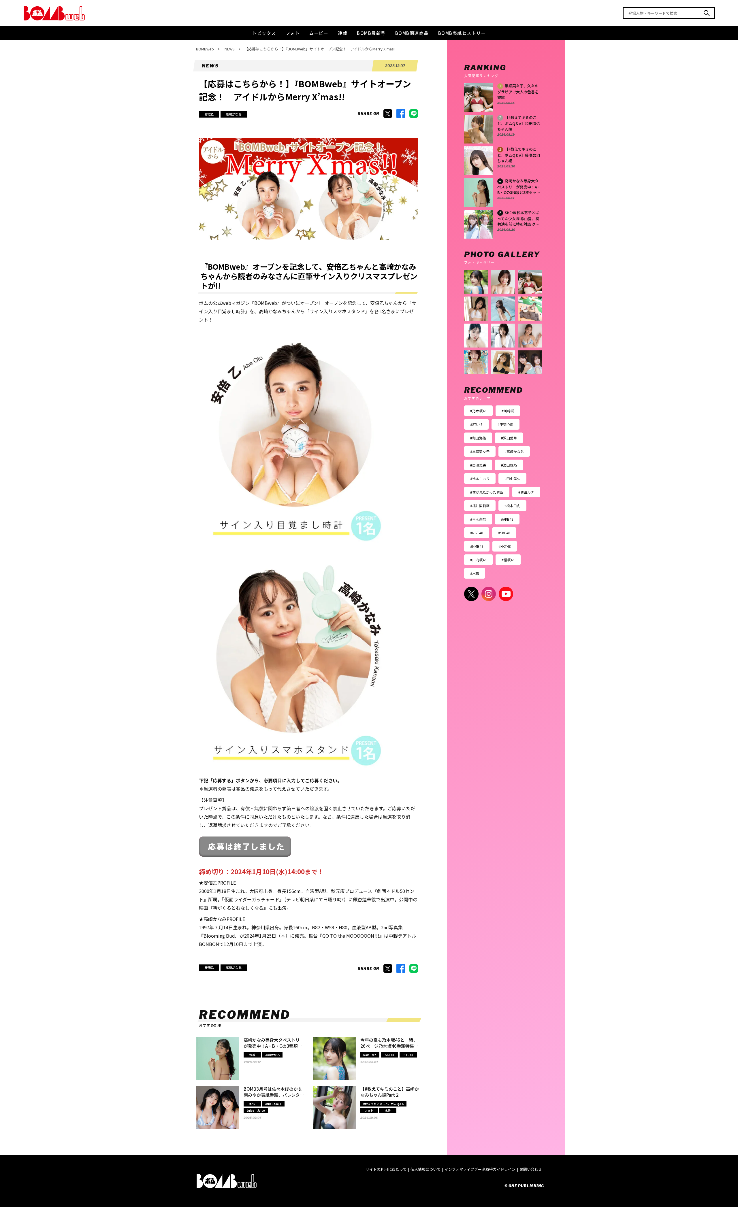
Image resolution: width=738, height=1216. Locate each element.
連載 (342, 33)
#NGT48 (476, 532)
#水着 (474, 573)
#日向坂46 (478, 559)
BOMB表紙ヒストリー (462, 33)
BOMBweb (205, 49)
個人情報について (425, 1169)
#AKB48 (507, 519)
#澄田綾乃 (509, 464)
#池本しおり (480, 478)
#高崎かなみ (514, 451)
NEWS (230, 49)
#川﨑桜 (508, 410)
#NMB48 (476, 546)
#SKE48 (504, 532)
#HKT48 (504, 546)
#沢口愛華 (509, 437)
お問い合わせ (530, 1169)
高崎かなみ (234, 114)
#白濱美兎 (478, 464)
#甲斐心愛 (505, 424)
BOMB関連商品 (412, 33)
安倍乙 (209, 114)
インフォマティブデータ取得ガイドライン (480, 1169)
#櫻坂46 (508, 559)
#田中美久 (512, 478)
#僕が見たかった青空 (486, 492)
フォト (293, 33)
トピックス (264, 33)
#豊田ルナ (526, 492)
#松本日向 (512, 505)
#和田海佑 (478, 437)
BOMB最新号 (371, 33)
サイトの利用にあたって (386, 1169)
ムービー (318, 33)
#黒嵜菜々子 (480, 451)
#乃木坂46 (478, 410)
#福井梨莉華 (480, 505)
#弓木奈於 (478, 519)
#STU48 (476, 424)
